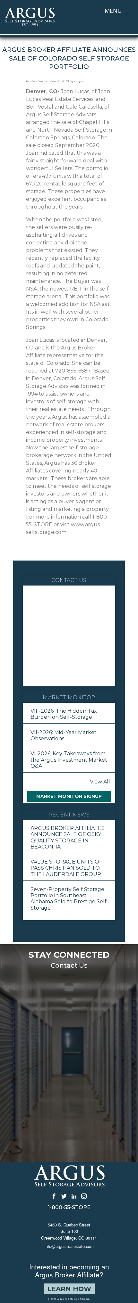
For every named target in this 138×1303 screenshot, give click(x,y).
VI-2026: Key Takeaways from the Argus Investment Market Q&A (68, 759)
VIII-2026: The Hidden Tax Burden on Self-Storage (63, 714)
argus (79, 81)
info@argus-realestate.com (69, 1246)
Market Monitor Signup (69, 796)
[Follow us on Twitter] (64, 1196)
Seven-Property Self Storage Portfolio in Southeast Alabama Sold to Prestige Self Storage (68, 898)
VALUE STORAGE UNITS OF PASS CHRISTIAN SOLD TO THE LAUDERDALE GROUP (66, 868)
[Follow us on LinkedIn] (74, 1196)
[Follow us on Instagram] (84, 1196)
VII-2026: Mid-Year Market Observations (63, 735)
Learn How (69, 1289)
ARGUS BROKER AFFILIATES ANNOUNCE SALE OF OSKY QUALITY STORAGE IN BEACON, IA (67, 837)
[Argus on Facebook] (54, 1196)
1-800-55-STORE (69, 1207)
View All (100, 782)
